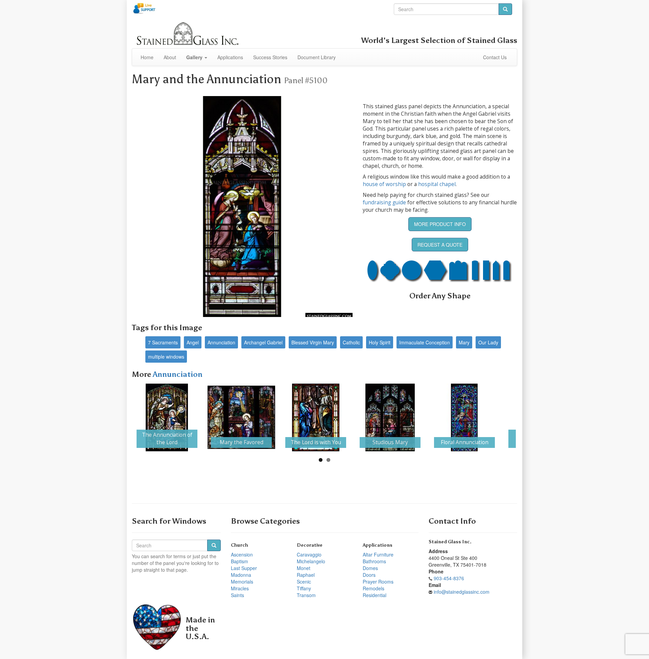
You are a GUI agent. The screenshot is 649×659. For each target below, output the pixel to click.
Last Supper (244, 568)
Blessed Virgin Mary (312, 342)
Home (147, 57)
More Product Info (440, 224)
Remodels (373, 588)
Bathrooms (374, 561)
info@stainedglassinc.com (461, 591)
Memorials (242, 581)
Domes (370, 568)
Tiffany (304, 588)
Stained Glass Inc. (450, 542)
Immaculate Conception (424, 342)
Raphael (306, 574)
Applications (230, 57)
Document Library (316, 57)
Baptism (239, 561)
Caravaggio (309, 554)
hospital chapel (437, 184)
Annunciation (221, 342)
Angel (193, 342)
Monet (303, 568)
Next (526, 417)
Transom (306, 595)
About (170, 57)
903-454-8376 (449, 578)
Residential (374, 595)
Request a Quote (439, 244)
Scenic (304, 581)
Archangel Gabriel (263, 342)
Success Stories (270, 57)
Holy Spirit (379, 342)
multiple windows (166, 356)
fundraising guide (384, 202)
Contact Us (495, 57)
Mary (464, 342)
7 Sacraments (163, 342)
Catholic (351, 342)
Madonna (241, 574)
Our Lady (488, 342)
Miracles (240, 588)
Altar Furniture (378, 554)
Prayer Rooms (378, 581)
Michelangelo (311, 561)
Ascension (242, 554)
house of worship (384, 184)
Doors (369, 574)
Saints (237, 595)
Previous (123, 417)
